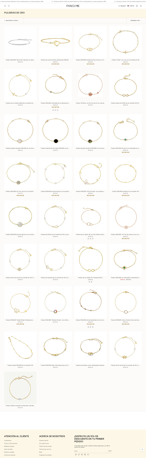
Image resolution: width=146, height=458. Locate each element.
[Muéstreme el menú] (5, 6)
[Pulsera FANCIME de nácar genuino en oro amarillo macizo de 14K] (20, 217)
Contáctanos (7, 440)
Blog (40, 452)
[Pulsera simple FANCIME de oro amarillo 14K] (20, 347)
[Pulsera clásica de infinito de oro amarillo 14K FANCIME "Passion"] (125, 85)
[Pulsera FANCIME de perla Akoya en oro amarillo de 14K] (55, 173)
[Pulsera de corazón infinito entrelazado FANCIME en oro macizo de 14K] (55, 42)
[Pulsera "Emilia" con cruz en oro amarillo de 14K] (125, 42)
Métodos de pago (9, 446)
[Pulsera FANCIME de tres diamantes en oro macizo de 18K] (90, 302)
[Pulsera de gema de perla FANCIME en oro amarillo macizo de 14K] (90, 130)
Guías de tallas (8, 449)
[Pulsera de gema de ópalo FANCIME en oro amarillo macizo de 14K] (20, 130)
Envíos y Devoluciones (10, 443)
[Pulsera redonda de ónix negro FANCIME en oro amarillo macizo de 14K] (55, 130)
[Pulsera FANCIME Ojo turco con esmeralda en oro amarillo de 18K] (125, 130)
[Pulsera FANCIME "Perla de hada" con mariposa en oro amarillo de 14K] (90, 173)
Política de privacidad (45, 446)
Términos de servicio (45, 449)
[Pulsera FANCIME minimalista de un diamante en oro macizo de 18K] (55, 85)
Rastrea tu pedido (9, 452)
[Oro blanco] (53, 110)
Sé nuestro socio (44, 443)
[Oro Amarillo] (55, 110)
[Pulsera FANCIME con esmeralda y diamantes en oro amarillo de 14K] (125, 260)
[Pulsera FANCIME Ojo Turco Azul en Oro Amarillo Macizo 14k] (20, 173)
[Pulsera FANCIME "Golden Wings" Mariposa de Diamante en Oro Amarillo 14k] (20, 302)
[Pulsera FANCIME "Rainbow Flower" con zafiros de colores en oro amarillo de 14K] (55, 302)
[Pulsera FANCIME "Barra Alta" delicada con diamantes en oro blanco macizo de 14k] (20, 42)
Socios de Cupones (9, 455)
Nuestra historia (43, 440)
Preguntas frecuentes (45, 455)
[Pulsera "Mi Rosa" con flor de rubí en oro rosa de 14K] (90, 85)
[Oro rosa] (57, 110)
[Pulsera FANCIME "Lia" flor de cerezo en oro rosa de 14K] (125, 217)
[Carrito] (141, 6)
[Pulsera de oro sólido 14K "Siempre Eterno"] (90, 260)
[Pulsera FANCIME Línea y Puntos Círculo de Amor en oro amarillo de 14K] (125, 302)
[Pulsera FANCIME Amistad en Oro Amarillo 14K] (125, 173)
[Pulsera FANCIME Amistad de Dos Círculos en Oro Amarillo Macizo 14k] (90, 42)
